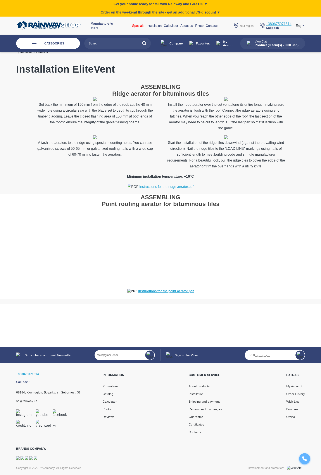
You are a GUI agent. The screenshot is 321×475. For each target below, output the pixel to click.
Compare (176, 43)
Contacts (212, 25)
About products (199, 386)
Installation (196, 394)
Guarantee (196, 417)
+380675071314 (279, 24)
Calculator (171, 25)
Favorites (203, 43)
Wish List (292, 401)
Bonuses (292, 409)
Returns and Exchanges (205, 409)
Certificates (196, 424)
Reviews (108, 417)
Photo (199, 25)
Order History (295, 394)
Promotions (110, 386)
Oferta (290, 417)
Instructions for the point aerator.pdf (166, 291)
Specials (138, 25)
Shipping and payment (204, 401)
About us (186, 25)
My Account (229, 43)
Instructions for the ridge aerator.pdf (166, 187)
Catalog (108, 394)
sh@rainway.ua (26, 401)
